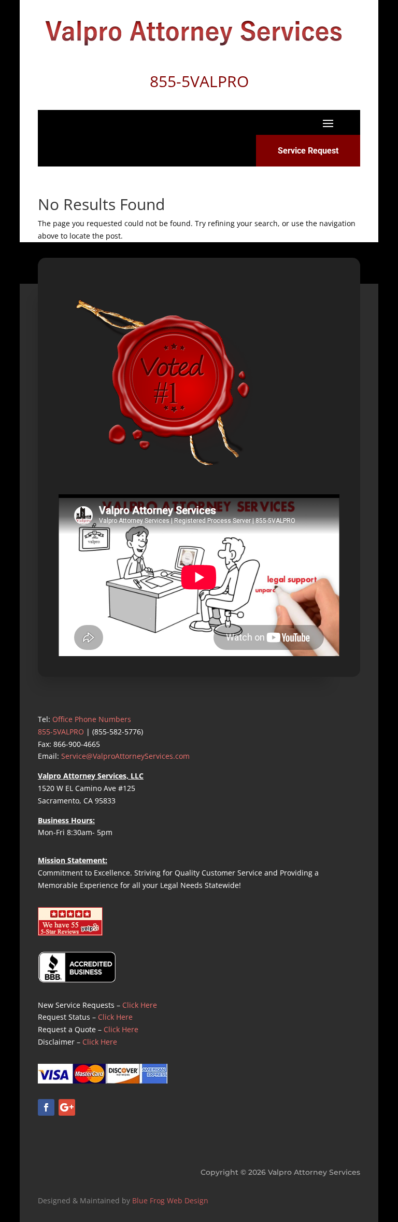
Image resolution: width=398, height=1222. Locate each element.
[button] (328, 123)
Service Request (308, 151)
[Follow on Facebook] (46, 1107)
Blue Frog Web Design (170, 1200)
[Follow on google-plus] (67, 1107)
